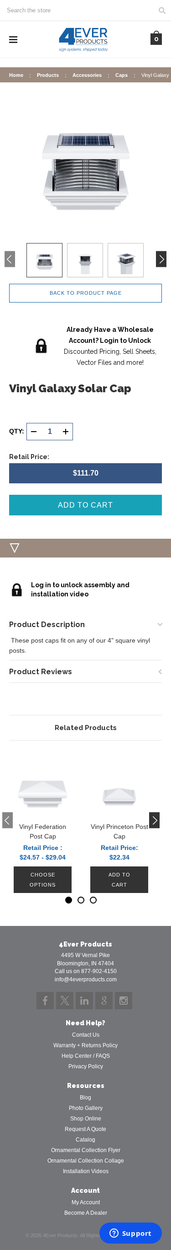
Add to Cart (119, 879)
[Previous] (10, 259)
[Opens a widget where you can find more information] (130, 1234)
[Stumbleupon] (104, 1000)
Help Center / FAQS (86, 1056)
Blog (85, 1097)
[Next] (161, 259)
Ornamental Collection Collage (85, 1161)
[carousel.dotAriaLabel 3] (93, 900)
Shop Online (85, 1118)
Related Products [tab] (86, 728)
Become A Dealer (85, 1213)
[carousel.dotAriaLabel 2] (81, 900)
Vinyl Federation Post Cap (42, 831)
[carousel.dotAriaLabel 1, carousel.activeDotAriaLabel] (68, 900)
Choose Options (43, 879)
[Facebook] (45, 1000)
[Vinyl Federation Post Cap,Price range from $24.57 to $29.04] (42, 783)
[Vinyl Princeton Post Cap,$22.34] (119, 783)
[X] (64, 1000)
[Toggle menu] (13, 39)
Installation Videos (86, 1171)
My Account (86, 1202)
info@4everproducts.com (86, 979)
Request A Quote (85, 1129)
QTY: (16, 431)
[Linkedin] (84, 1000)
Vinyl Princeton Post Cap (119, 831)
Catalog (85, 1139)
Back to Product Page (86, 293)
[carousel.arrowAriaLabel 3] (7, 820)
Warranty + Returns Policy (85, 1045)
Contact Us (85, 1035)
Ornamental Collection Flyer (85, 1150)
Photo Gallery (86, 1108)
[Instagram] (123, 1000)
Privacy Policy (85, 1066)
